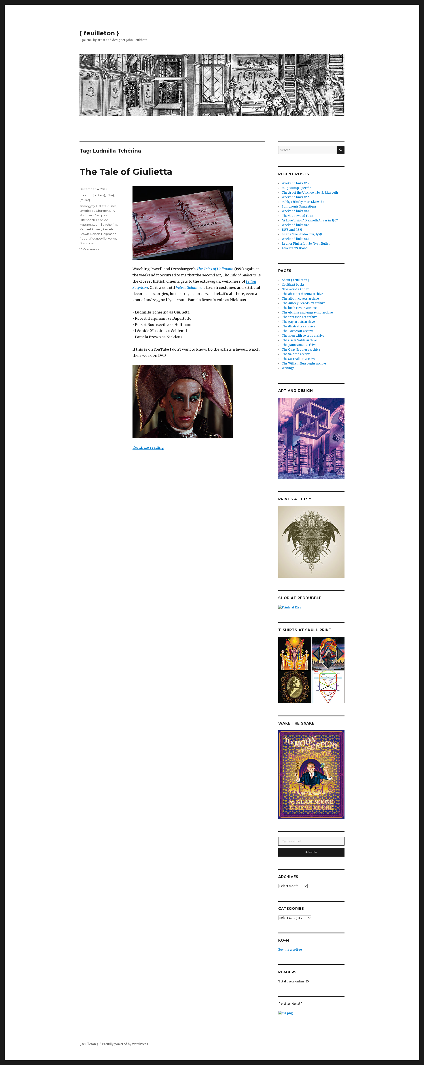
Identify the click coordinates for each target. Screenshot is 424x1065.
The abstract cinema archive (302, 294)
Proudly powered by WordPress (125, 1044)
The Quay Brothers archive (301, 349)
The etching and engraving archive (307, 312)
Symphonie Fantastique (299, 206)
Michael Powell (90, 229)
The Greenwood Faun (297, 216)
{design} (85, 195)
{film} (110, 195)
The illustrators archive (298, 326)
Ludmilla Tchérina (104, 224)
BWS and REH (292, 230)
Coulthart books (293, 285)
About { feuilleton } (295, 280)
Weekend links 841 (295, 239)
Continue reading (148, 447)
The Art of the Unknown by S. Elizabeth (310, 192)
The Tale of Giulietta (126, 171)
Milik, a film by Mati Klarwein (303, 202)
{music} (85, 200)
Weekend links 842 (295, 225)
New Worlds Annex (295, 289)
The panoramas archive (299, 345)
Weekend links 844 (296, 197)
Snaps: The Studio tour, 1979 (302, 234)
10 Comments (89, 249)
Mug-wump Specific (296, 188)
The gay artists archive (298, 322)
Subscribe (311, 852)
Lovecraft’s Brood (295, 248)
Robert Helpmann (103, 234)
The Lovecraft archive (298, 331)
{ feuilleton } (99, 33)
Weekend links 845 (295, 183)
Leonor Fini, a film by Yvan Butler (306, 243)
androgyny (87, 206)
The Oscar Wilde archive (299, 340)
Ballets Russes (106, 206)
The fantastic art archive (299, 317)
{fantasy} (99, 195)
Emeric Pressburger (94, 210)
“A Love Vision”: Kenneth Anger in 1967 (310, 220)
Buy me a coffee (290, 950)
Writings (288, 368)
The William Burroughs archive (304, 363)
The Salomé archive (296, 354)
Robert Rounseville (93, 238)
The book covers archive (299, 308)
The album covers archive (300, 298)
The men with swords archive (303, 336)
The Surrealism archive (299, 359)
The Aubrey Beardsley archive (303, 303)
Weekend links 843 (295, 211)
